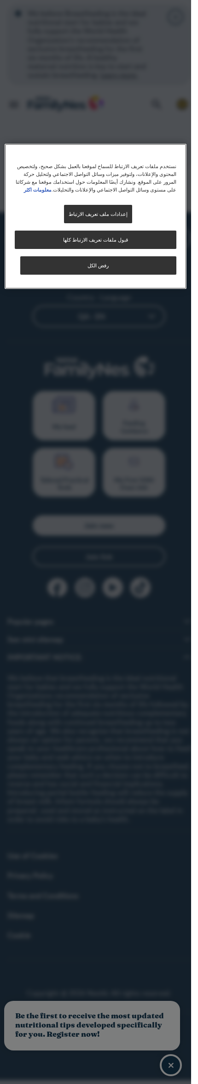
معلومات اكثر (38, 189)
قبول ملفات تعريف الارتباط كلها (95, 239)
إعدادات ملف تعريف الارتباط (98, 213)
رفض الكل (98, 265)
